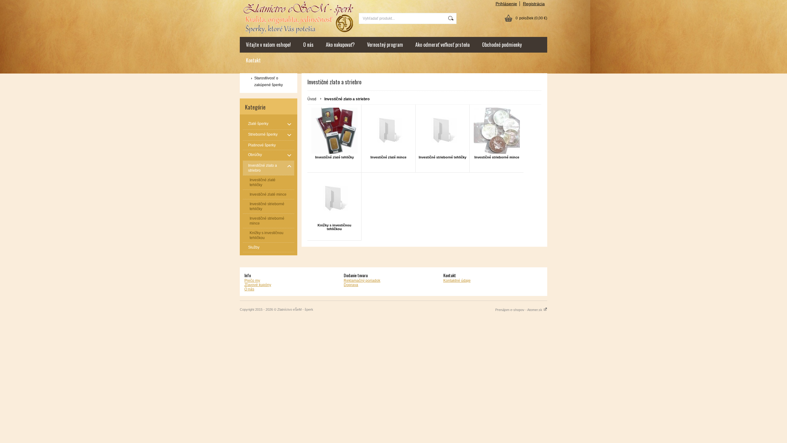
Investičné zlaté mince (388, 157)
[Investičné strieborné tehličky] (442, 131)
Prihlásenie (506, 3)
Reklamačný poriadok (362, 280)
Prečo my (252, 280)
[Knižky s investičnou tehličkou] (334, 199)
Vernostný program (385, 44)
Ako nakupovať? (340, 44)
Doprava (351, 285)
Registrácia (534, 3)
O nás (308, 44)
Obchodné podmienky (502, 44)
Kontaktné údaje (457, 280)
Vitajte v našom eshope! (268, 44)
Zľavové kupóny (257, 285)
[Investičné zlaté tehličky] (334, 131)
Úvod (311, 99)
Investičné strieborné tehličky (442, 157)
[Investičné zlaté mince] (388, 131)
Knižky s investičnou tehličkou (334, 227)
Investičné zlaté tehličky (334, 157)
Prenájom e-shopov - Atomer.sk (519, 310)
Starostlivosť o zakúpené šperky (268, 81)
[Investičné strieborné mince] (496, 131)
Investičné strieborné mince (496, 157)
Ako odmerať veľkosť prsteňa (442, 44)
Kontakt (253, 60)
